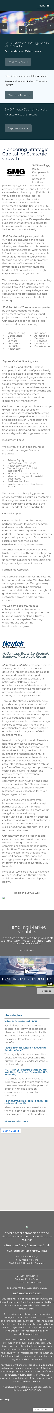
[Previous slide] (3, 26)
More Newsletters (16, 1121)
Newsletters (13, 1015)
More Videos (27, 950)
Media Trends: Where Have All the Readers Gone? (25, 1049)
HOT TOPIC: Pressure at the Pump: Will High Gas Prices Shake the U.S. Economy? (26, 1072)
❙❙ (30, 29)
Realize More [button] (16, 62)
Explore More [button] (17, 128)
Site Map (5, 1399)
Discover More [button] (17, 95)
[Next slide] (50, 26)
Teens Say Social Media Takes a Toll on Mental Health (26, 1102)
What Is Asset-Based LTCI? (20, 1021)
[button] (44, 5)
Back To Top (41, 1409)
